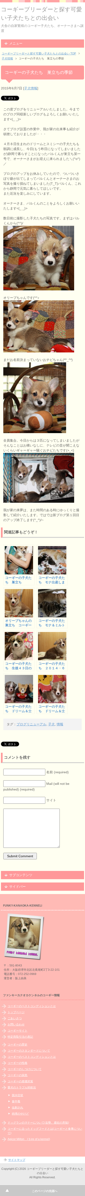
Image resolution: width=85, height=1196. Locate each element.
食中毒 (16, 1101)
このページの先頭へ (44, 1191)
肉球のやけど (20, 1113)
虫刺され (17, 1107)
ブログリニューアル (31, 724)
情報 (60, 724)
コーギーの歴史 (17, 1044)
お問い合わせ (16, 1024)
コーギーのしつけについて (25, 1069)
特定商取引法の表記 (20, 1036)
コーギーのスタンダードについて (29, 1050)
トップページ (16, 1012)
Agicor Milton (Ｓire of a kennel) (29, 1139)
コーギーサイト (17, 1030)
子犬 (51, 724)
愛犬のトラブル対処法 (22, 1087)
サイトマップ (16, 1160)
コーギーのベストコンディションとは (32, 1006)
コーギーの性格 (17, 1063)
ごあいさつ (15, 1018)
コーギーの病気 (17, 1075)
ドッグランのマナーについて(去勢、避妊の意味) (38, 1122)
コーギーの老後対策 (20, 1081)
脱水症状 (17, 1095)
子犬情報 (30, 88)
